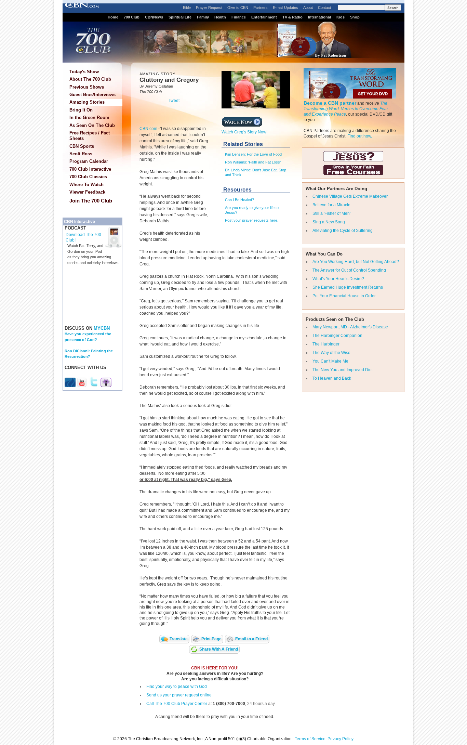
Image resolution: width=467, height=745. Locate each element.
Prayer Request (209, 7)
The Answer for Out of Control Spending (349, 270)
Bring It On (81, 110)
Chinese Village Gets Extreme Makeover (350, 196)
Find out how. (359, 136)
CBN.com (148, 128)
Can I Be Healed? (239, 200)
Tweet (174, 100)
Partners (260, 7)
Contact (324, 7)
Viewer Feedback (87, 192)
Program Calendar (88, 161)
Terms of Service (310, 738)
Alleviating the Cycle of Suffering (342, 230)
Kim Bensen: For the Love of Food (253, 154)
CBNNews (154, 17)
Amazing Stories (87, 102)
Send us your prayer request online (179, 695)
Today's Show (84, 71)
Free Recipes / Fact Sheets (89, 135)
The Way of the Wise (331, 352)
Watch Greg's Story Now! (244, 132)
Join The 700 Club (90, 201)
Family (203, 17)
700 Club (131, 17)
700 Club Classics (88, 176)
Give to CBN (237, 7)
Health (220, 17)
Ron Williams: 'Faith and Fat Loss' (253, 162)
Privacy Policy (340, 738)
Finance (238, 17)
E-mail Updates (285, 7)
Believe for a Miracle (331, 204)
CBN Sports (81, 146)
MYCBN (102, 328)
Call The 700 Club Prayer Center (176, 703)
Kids (340, 17)
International (319, 17)
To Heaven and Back (331, 378)
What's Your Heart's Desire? (338, 278)
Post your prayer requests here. (251, 220)
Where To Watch (86, 184)
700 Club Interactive (90, 169)
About (308, 7)
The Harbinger (325, 344)
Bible (187, 7)
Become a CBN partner (330, 103)
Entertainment (264, 17)
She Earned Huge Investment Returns (347, 287)
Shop (355, 17)
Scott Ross (80, 153)
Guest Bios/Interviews (92, 94)
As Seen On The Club (92, 125)
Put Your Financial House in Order (344, 295)
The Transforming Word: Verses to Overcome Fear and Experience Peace (346, 109)
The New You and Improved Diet (342, 369)
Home (113, 17)
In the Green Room (89, 117)
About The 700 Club (90, 79)
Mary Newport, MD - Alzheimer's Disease (350, 327)
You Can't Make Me (330, 361)
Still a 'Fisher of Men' (331, 213)
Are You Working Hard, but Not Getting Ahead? (355, 261)
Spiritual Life (180, 17)
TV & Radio (292, 17)
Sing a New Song (328, 222)
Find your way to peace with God (176, 686)
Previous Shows (86, 87)
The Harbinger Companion (337, 335)
